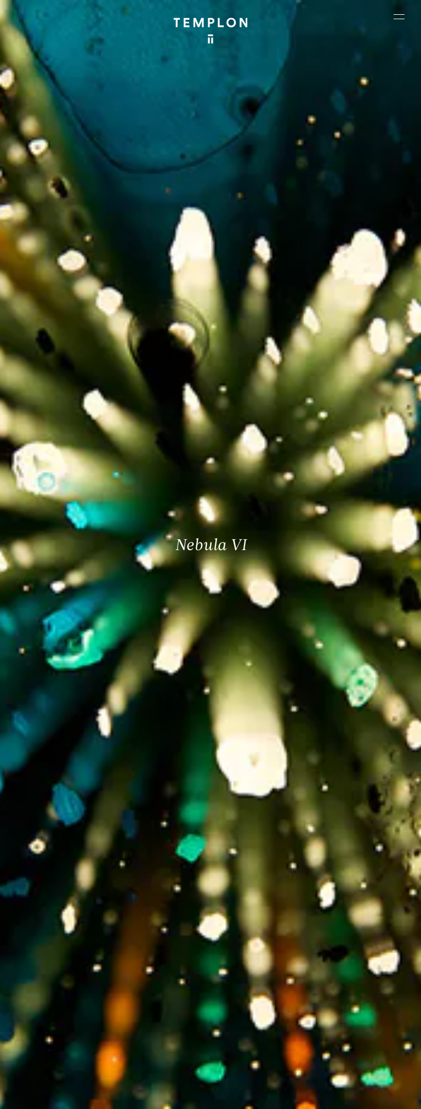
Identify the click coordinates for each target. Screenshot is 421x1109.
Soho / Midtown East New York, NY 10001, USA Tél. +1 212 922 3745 (157, 972)
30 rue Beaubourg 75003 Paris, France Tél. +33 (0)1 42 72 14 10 (58, 894)
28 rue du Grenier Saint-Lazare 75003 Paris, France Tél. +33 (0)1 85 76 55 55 (54, 978)
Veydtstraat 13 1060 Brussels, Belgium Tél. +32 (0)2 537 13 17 (159, 894)
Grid (336, 1063)
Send (242, 979)
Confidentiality (214, 1096)
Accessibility (265, 1096)
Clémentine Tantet (251, 1063)
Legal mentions (159, 1096)
